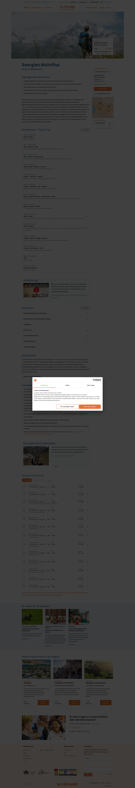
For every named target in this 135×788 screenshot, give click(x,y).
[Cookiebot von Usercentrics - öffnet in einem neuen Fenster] (94, 380)
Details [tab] (67, 385)
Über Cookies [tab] (91, 385)
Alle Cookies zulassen (90, 406)
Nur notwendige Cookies (67, 406)
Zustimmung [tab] (44, 385)
